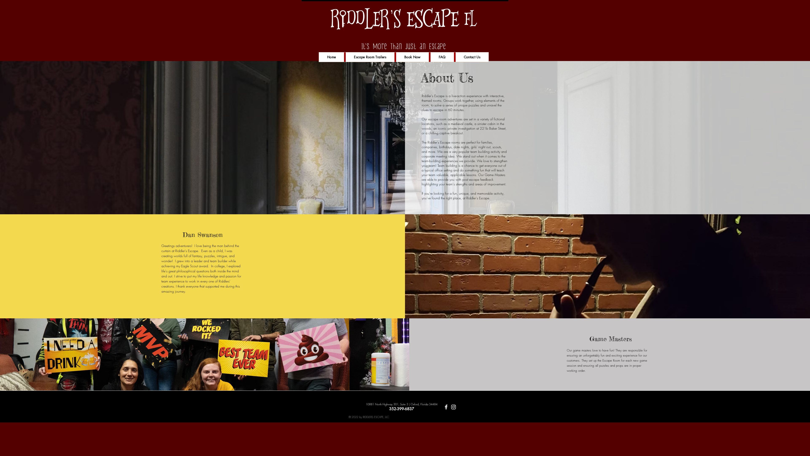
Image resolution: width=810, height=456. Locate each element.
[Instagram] (453, 407)
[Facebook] (446, 407)
